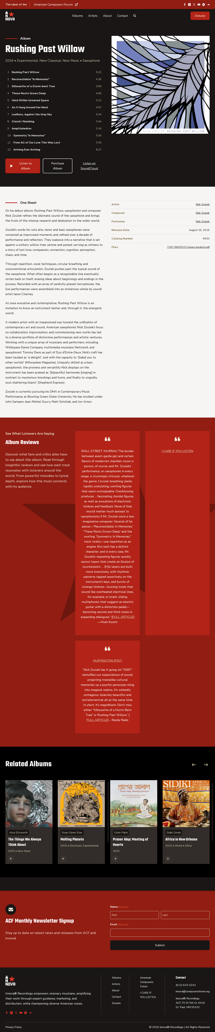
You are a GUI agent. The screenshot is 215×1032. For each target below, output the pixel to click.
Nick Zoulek (203, 204)
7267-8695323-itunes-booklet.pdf (188, 247)
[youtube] (199, 4)
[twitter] (194, 4)
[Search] (135, 16)
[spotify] (203, 4)
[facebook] (184, 4)
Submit (160, 945)
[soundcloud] (208, 4)
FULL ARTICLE (122, 617)
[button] (200, 16)
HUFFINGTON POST (107, 661)
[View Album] (28, 822)
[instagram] (189, 4)
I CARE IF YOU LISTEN (177, 451)
